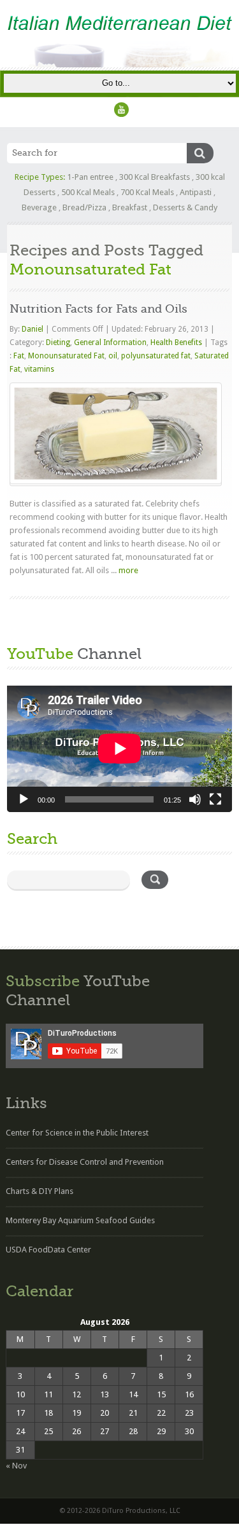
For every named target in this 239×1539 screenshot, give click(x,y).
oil (112, 355)
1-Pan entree (90, 177)
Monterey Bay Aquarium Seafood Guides (80, 1220)
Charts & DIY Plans (39, 1191)
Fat (18, 355)
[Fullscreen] (215, 799)
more (128, 570)
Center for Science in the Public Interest (77, 1132)
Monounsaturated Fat (66, 355)
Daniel (33, 329)
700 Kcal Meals (147, 192)
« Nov (16, 1465)
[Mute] (195, 799)
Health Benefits (176, 342)
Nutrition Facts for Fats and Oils (98, 308)
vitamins (39, 369)
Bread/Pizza (84, 207)
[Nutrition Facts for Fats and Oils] (116, 433)
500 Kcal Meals (88, 192)
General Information (110, 342)
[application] (119, 748)
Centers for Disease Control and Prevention (85, 1162)
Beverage (39, 207)
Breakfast (129, 207)
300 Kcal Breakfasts (154, 177)
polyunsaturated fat (156, 355)
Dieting (58, 342)
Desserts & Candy (185, 207)
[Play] (23, 799)
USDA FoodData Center (48, 1249)
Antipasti (196, 192)
